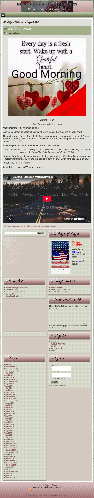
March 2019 (10, 392)
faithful (26, 226)
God (30, 226)
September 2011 (12, 471)
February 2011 (10, 478)
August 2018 (10, 403)
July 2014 (9, 433)
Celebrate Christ (12, 289)
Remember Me (57, 378)
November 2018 (12, 396)
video (53, 350)
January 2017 (10, 426)
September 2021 (12, 369)
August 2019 (10, 384)
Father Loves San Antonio (60, 289)
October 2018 (11, 399)
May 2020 (9, 373)
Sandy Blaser (14, 33)
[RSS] (30, 490)
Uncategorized (56, 348)
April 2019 (9, 390)
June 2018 (9, 407)
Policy (47, 485)
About (54, 485)
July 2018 (9, 405)
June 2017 (9, 418)
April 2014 (9, 439)
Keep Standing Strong (14, 296)
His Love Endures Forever (15, 292)
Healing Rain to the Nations (47, 4)
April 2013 (9, 454)
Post (80, 261)
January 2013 (10, 458)
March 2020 (10, 377)
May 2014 (9, 437)
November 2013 (11, 448)
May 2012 (9, 469)
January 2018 (10, 414)
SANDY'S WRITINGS (58, 344)
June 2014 (9, 435)
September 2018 (12, 401)
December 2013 (11, 446)
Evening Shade (56, 287)
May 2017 (9, 420)
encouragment (17, 226)
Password (55, 372)
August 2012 (10, 467)
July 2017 (9, 416)
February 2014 (11, 443)
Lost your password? (58, 385)
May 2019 (9, 388)
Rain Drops (55, 342)
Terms (39, 485)
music (43, 226)
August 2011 (10, 473)
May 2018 (9, 409)
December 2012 (11, 461)
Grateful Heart (19, 29)
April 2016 (9, 429)
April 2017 (9, 422)
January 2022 (10, 364)
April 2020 (9, 375)
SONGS (53, 346)
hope (35, 226)
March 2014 (10, 441)
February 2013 (11, 456)
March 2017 (10, 424)
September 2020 (12, 371)
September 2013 (12, 452)
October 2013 (11, 450)
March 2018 (10, 411)
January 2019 (10, 394)
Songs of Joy (11, 294)
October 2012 (11, 465)
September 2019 (12, 382)
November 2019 (12, 379)
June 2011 (9, 476)
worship (53, 226)
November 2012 (11, 463)
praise (47, 226)
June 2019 (9, 386)
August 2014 (10, 431)
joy (39, 226)
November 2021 (11, 367)
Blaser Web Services (41, 495)
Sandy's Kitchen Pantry (59, 292)
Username (55, 365)
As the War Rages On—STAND (17, 287)
